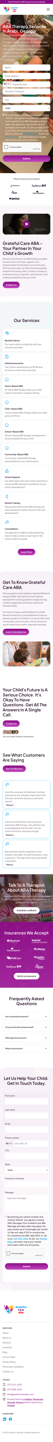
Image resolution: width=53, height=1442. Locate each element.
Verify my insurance (26, 976)
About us (7, 1337)
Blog (5, 1352)
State (7, 1164)
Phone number (12, 1137)
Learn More (26, 552)
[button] (47, 9)
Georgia (11, 1402)
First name (10, 1095)
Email (7, 1123)
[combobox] (7, 83)
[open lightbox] (26, 224)
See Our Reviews (14, 768)
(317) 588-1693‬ (14, 1389)
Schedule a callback (26, 910)
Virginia (11, 1405)
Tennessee (38, 1399)
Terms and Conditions (13, 1366)
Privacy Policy (9, 1362)
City (7, 1150)
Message (9, 1192)
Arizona (19, 1402)
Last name (10, 1109)
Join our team (9, 1357)
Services (7, 1342)
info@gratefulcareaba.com (20, 1394)
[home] (11, 9)
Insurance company (14, 1178)
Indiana (28, 1399)
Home (6, 1333)
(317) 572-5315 (30, 133)
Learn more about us (16, 632)
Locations (7, 1347)
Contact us (11, 284)
